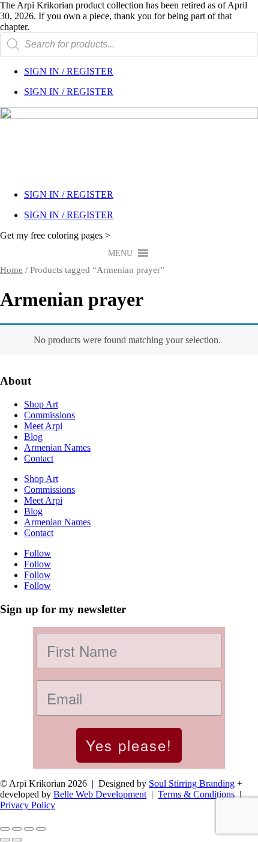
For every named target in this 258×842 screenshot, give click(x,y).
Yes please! (129, 744)
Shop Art (41, 404)
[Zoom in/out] (5, 829)
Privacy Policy (27, 805)
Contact (38, 458)
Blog (33, 437)
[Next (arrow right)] (17, 839)
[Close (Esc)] (41, 829)
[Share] (29, 829)
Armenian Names (57, 447)
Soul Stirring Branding (192, 783)
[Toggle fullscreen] (17, 829)
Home (11, 270)
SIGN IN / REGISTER (68, 71)
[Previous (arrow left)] (5, 839)
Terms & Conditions (196, 794)
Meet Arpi (43, 426)
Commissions (49, 415)
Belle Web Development (99, 794)
